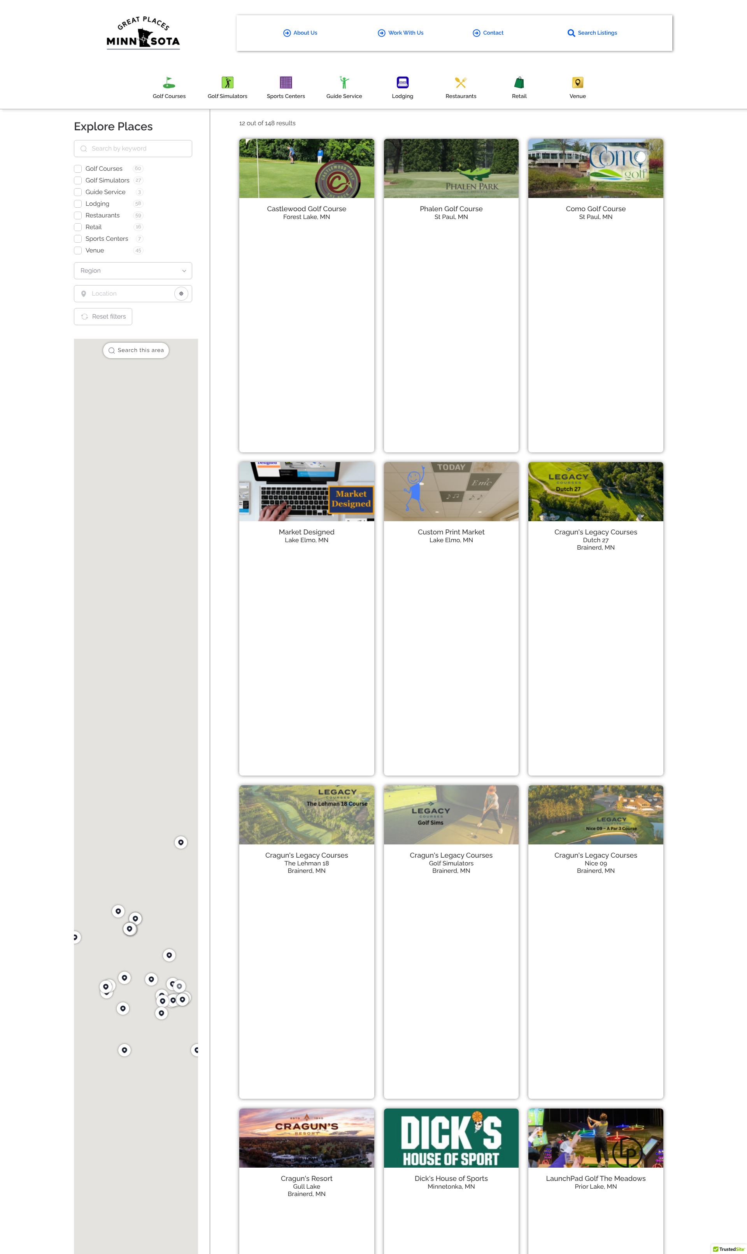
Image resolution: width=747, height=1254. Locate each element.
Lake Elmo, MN (306, 540)
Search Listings (597, 33)
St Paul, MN (451, 217)
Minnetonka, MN (451, 1186)
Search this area (141, 350)
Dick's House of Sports (451, 1179)
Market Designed (307, 532)
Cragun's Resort (307, 1179)
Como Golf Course (596, 209)
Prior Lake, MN (596, 1186)
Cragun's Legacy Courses (595, 532)
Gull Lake (307, 1186)
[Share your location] (181, 294)
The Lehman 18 (306, 863)
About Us (305, 33)
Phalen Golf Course (451, 209)
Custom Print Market (451, 532)
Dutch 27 (596, 540)
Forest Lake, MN (306, 217)
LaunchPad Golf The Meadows (596, 1179)
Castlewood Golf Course (306, 209)
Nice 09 (596, 863)
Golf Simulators (451, 863)
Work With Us (405, 33)
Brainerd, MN (596, 547)
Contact (493, 33)
